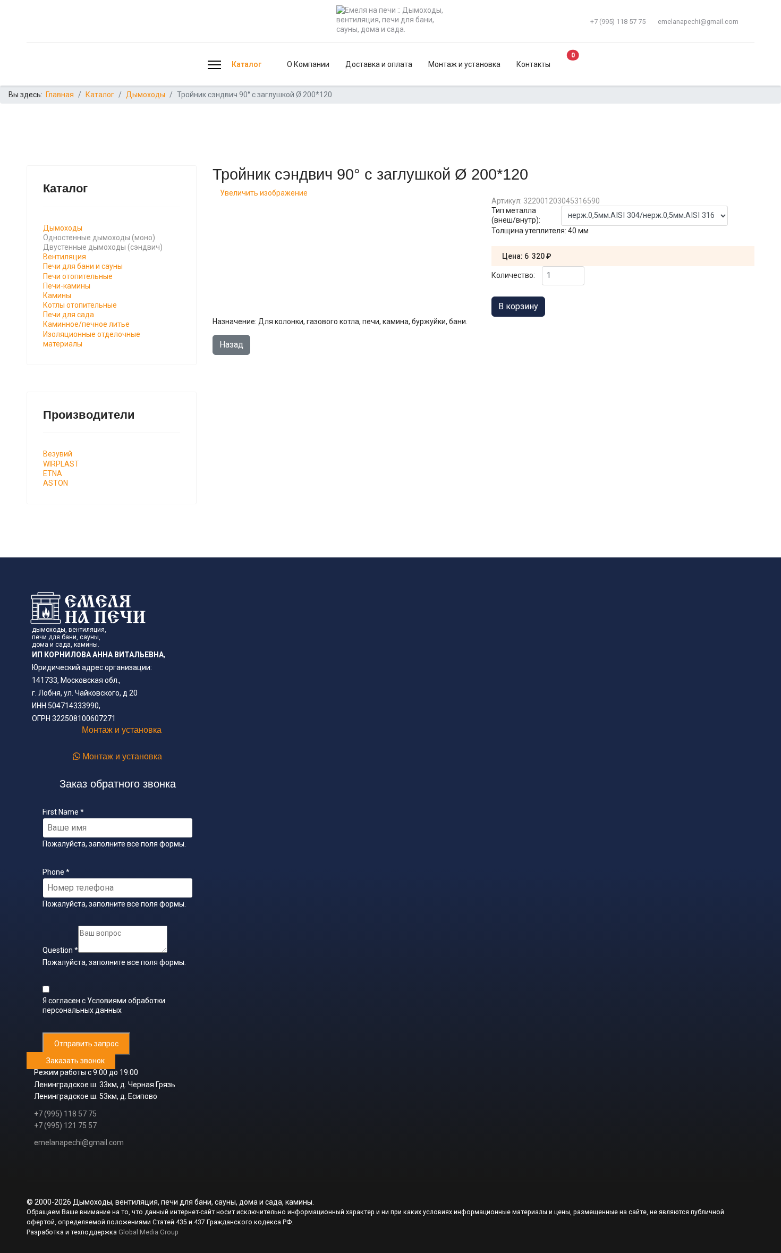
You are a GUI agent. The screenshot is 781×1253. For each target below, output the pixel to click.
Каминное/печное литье (86, 324)
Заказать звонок (74, 1060)
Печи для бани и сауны (83, 266)
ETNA (52, 473)
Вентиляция (64, 256)
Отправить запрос (86, 1043)
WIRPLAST (61, 464)
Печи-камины (66, 286)
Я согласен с (104, 1005)
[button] (563, 65)
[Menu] (214, 65)
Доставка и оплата (378, 64)
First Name (63, 812)
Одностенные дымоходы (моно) (99, 237)
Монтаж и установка (464, 64)
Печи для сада (68, 314)
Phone (56, 872)
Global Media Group (148, 1232)
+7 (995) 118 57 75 (618, 22)
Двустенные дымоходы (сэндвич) (103, 247)
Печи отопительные (78, 276)
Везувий (57, 454)
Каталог (246, 64)
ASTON (55, 483)
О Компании (308, 64)
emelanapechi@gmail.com (698, 22)
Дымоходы (62, 228)
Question (60, 950)
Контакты (533, 64)
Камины (57, 295)
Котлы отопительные (80, 305)
